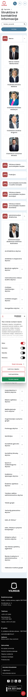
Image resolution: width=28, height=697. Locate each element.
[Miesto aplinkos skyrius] (22, 401)
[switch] (23, 348)
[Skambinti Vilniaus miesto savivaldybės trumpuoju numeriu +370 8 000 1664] (15, 3)
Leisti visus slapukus (13, 369)
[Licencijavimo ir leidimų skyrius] (22, 391)
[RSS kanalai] (19, 681)
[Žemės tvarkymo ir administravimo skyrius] (22, 558)
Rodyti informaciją (17, 364)
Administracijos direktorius (15, 216)
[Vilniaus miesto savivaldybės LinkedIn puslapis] (16, 681)
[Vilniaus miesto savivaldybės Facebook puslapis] (8, 681)
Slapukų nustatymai (7, 654)
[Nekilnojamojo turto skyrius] (22, 410)
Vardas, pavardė (8, 24)
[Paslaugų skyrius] (22, 428)
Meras (11, 38)
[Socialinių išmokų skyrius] (22, 454)
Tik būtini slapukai (13, 379)
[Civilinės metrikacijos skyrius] (22, 289)
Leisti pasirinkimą (13, 374)
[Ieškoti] (25, 24)
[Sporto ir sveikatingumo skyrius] (22, 464)
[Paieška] (20, 3)
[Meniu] (25, 3)
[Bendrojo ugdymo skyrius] (22, 269)
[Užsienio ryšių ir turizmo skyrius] (22, 538)
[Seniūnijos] (22, 436)
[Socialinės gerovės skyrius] (22, 445)
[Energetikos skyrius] (22, 308)
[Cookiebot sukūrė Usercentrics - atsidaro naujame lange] (15, 316)
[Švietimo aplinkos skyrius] (22, 485)
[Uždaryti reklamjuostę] (24, 316)
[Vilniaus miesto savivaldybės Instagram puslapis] (12, 681)
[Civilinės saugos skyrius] (22, 300)
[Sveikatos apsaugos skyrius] (22, 475)
